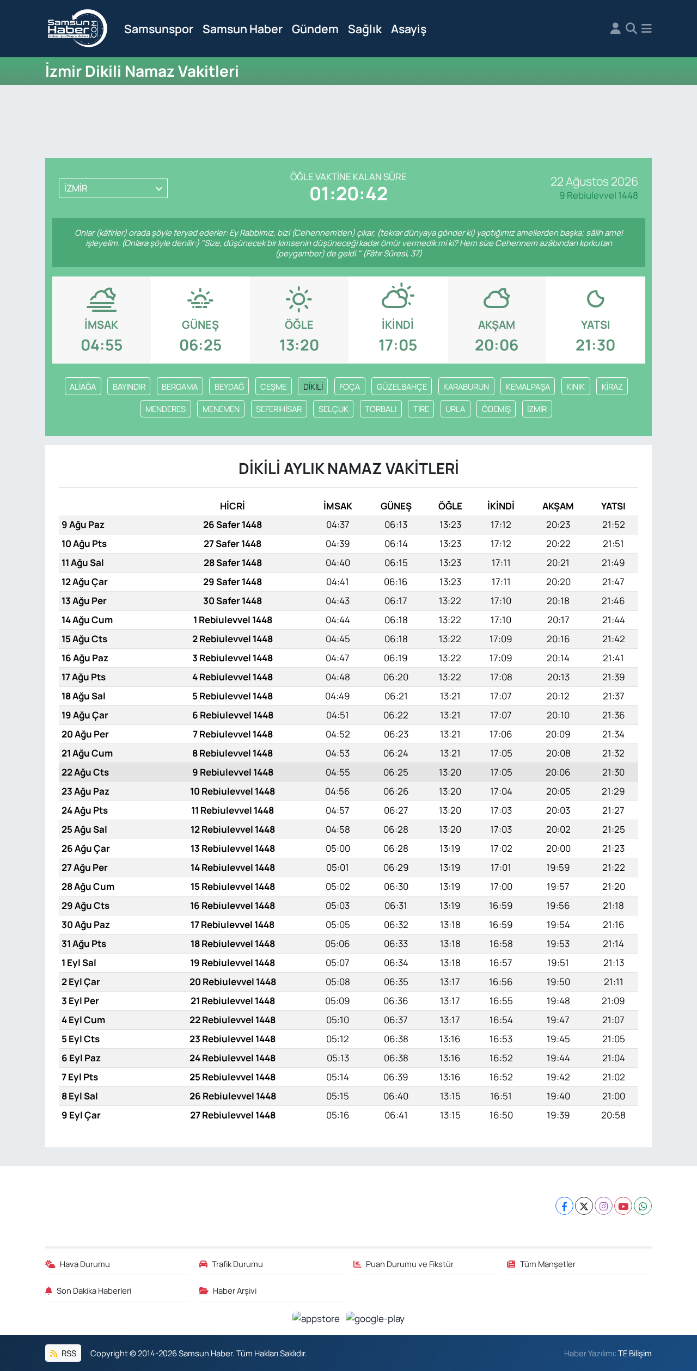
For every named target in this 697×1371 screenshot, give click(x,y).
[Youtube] (623, 1206)
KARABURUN (466, 386)
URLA (455, 408)
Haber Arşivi (234, 1290)
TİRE (421, 408)
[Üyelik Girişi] (615, 29)
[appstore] (317, 1317)
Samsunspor (158, 28)
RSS (68, 1353)
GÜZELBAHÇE (402, 386)
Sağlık (365, 28)
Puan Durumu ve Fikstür (410, 1263)
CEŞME (273, 386)
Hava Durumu (85, 1263)
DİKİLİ (313, 386)
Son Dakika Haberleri (94, 1290)
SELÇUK (333, 408)
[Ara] (631, 29)
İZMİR (537, 408)
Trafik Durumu (237, 1263)
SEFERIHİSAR (279, 408)
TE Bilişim (635, 1353)
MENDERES (165, 408)
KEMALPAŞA (528, 386)
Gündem (315, 28)
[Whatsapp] (643, 1206)
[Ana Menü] (646, 29)
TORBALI (380, 408)
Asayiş (408, 28)
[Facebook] (564, 1206)
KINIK (575, 386)
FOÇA (349, 386)
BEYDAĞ (229, 386)
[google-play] (375, 1317)
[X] (584, 1206)
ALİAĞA (83, 386)
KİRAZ (612, 386)
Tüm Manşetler (548, 1263)
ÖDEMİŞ (496, 408)
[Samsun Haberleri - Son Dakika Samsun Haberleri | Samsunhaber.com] (78, 29)
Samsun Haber (243, 28)
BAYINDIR (129, 386)
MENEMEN (221, 408)
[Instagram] (604, 1206)
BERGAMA (180, 386)
